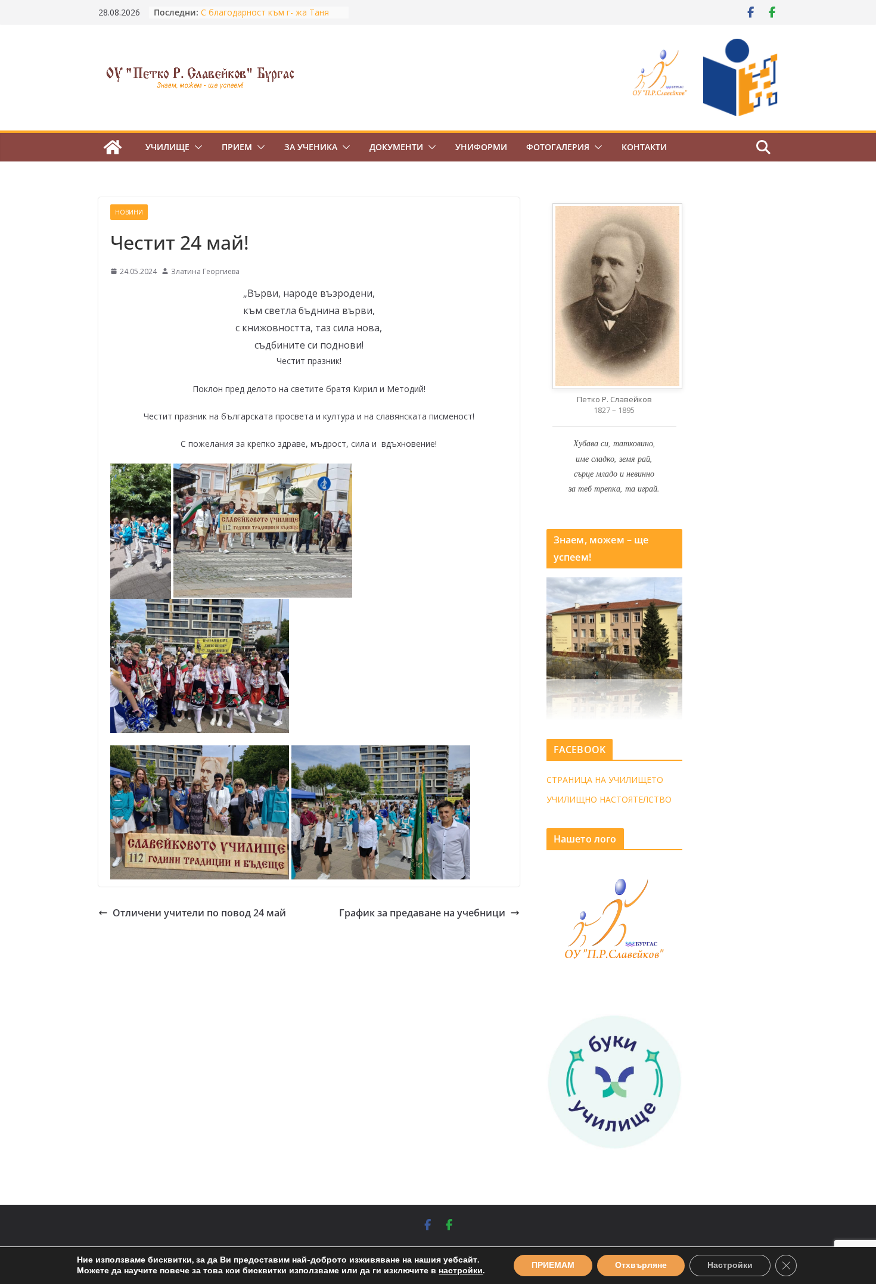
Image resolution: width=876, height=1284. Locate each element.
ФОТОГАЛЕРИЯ (557, 147)
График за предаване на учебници (422, 912)
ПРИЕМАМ (553, 1265)
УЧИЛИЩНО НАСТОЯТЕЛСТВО (609, 799)
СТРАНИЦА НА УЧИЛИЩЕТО (604, 779)
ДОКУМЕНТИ (396, 147)
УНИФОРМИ (481, 147)
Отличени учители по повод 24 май (199, 912)
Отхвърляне (641, 1265)
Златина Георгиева (205, 271)
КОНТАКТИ (644, 147)
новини (129, 212)
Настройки (730, 1265)
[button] (196, 147)
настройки (461, 1271)
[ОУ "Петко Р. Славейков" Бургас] (112, 147)
